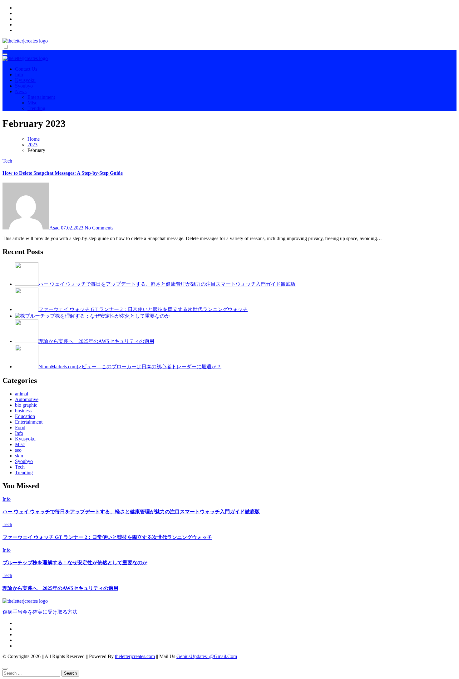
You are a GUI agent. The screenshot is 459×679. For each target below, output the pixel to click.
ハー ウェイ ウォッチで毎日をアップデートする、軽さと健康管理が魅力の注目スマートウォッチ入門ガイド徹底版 (131, 511)
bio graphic (26, 405)
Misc (32, 102)
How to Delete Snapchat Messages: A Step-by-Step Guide (62, 173)
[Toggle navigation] (4, 54)
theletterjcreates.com (135, 656)
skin (19, 455)
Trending (36, 108)
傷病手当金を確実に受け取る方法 (39, 612)
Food (20, 427)
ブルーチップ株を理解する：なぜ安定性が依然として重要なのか (74, 562)
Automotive (26, 399)
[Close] (4, 669)
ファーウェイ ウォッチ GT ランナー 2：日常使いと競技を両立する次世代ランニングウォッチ (107, 537)
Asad (55, 227)
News (21, 91)
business (23, 410)
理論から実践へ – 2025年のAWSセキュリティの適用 (60, 588)
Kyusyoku (25, 80)
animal (21, 393)
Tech (7, 160)
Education (25, 416)
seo (18, 450)
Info (19, 74)
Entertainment (41, 97)
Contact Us (26, 69)
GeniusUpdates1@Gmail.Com (206, 656)
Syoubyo (24, 85)
